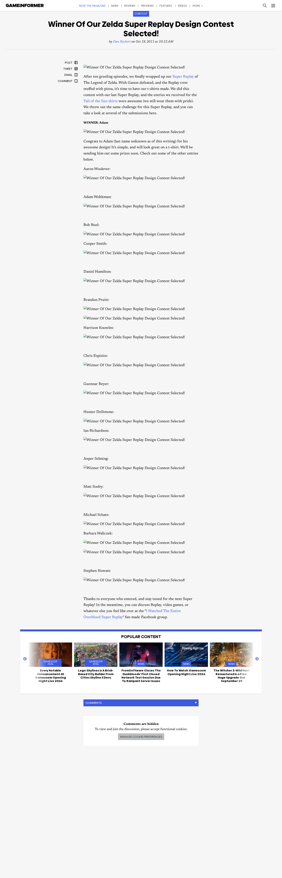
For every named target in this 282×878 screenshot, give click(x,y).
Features (165, 5)
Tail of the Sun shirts (100, 101)
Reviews (129, 5)
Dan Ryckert (122, 41)
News (114, 5)
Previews (147, 5)
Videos (182, 5)
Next (257, 659)
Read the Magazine (92, 5)
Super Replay (183, 77)
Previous (25, 659)
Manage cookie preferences (141, 737)
